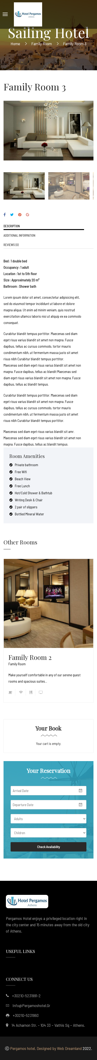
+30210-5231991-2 (26, 995)
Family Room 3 (35, 86)
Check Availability (48, 847)
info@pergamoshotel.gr (31, 1005)
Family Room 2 (30, 657)
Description (12, 226)
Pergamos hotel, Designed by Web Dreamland (46, 1048)
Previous (8, 127)
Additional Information (19, 235)
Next (88, 127)
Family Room (17, 664)
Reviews (11, 245)
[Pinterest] (19, 214)
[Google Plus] (27, 214)
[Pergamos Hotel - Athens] (28, 14)
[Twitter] (12, 214)
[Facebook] (5, 214)
